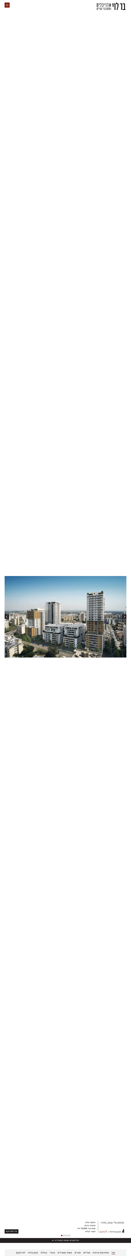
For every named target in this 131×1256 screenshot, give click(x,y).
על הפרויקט (11, 1231)
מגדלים (86, 1252)
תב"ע (112, 1226)
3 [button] (65, 1235)
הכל (113, 1252)
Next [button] (124, 617)
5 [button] (69, 1235)
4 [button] (67, 1235)
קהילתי (44, 1252)
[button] (7, 5)
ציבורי (52, 1252)
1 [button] (61, 1235)
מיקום (102, 1231)
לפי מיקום (20, 1252)
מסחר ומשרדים (65, 1252)
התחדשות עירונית (101, 1252)
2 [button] (63, 1235)
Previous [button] (7, 617)
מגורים (77, 1252)
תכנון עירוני (33, 1252)
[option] (65, 616)
